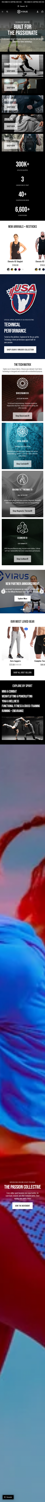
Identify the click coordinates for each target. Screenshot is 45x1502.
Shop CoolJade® (22, 463)
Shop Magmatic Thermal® (22, 510)
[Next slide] (40, 252)
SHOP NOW (11, 71)
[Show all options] (22, 269)
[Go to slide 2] (24, 609)
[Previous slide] (3, 591)
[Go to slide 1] (21, 609)
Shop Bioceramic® (22, 415)
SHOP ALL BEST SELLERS (22, 672)
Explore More (22, 598)
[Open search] (7, 11)
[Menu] (2, 11)
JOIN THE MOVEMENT (22, 1205)
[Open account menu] (37, 11)
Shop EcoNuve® (22, 558)
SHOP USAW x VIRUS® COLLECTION (20, 349)
